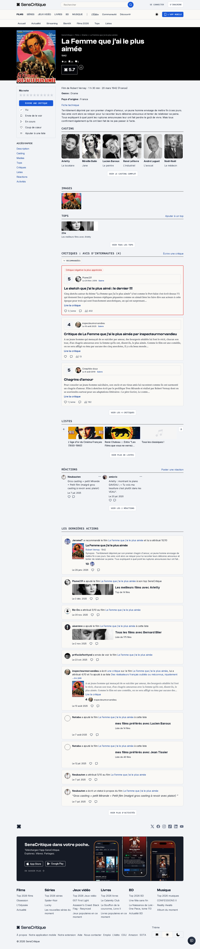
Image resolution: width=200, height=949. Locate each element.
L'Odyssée (22, 905)
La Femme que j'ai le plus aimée (104, 35)
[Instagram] (164, 827)
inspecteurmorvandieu (93, 323)
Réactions (69, 469)
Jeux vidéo (81, 890)
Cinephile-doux (90, 368)
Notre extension (67, 934)
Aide (79, 934)
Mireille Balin (89, 161)
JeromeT (77, 540)
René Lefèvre (131, 161)
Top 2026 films (25, 895)
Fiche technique (70, 105)
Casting (67, 128)
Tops (65, 215)
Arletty (65, 161)
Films (77, 35)
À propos (22, 934)
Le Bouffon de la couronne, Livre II (111, 907)
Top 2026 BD (136, 895)
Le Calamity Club (110, 900)
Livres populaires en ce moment (114, 915)
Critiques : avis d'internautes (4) (91, 253)
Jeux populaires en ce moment (85, 915)
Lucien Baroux (111, 161)
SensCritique (67, 35)
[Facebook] (158, 827)
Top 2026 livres (109, 895)
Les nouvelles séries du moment (58, 911)
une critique (113, 670)
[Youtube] (181, 827)
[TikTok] (170, 827)
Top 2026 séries (54, 895)
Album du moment (167, 909)
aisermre (77, 626)
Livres (106, 890)
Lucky (48, 905)
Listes (66, 421)
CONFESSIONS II (167, 900)
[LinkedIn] (176, 827)
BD (131, 890)
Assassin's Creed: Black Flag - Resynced (86, 907)
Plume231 (87, 277)
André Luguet (152, 161)
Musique (164, 890)
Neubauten (78, 774)
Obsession (22, 900)
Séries (50, 890)
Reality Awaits (164, 905)
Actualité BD (136, 913)
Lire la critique (72, 305)
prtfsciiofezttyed (82, 654)
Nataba (76, 717)
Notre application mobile (42, 934)
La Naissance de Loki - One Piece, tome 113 (141, 907)
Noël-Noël (170, 161)
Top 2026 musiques (168, 895)
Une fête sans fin (138, 900)
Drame (85, 35)
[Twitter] (152, 827)
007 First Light (81, 900)
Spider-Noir (51, 900)
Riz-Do (76, 609)
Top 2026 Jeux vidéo (84, 895)
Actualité (21, 909)
